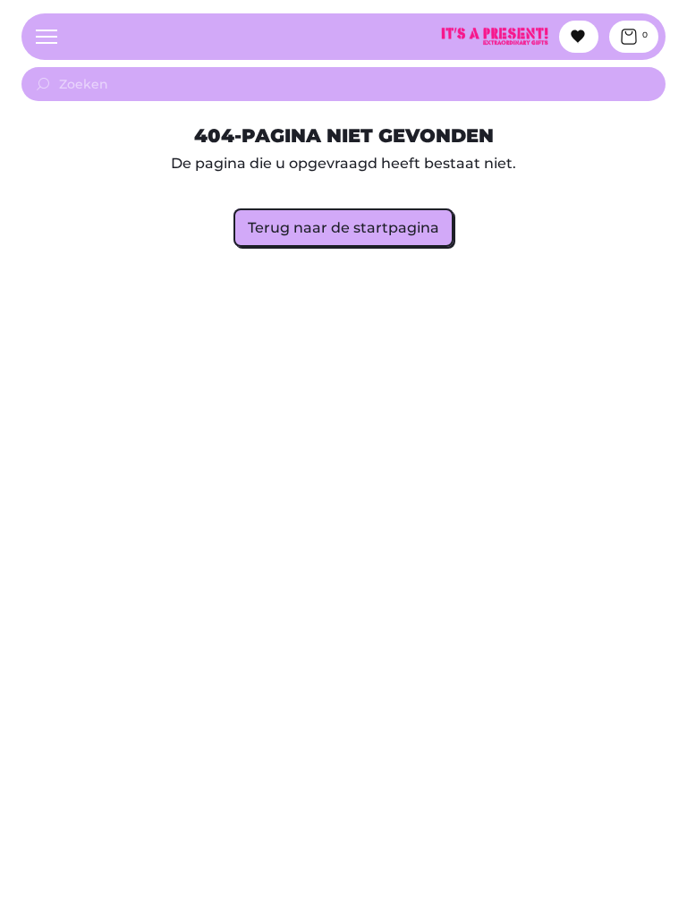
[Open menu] (46, 37)
